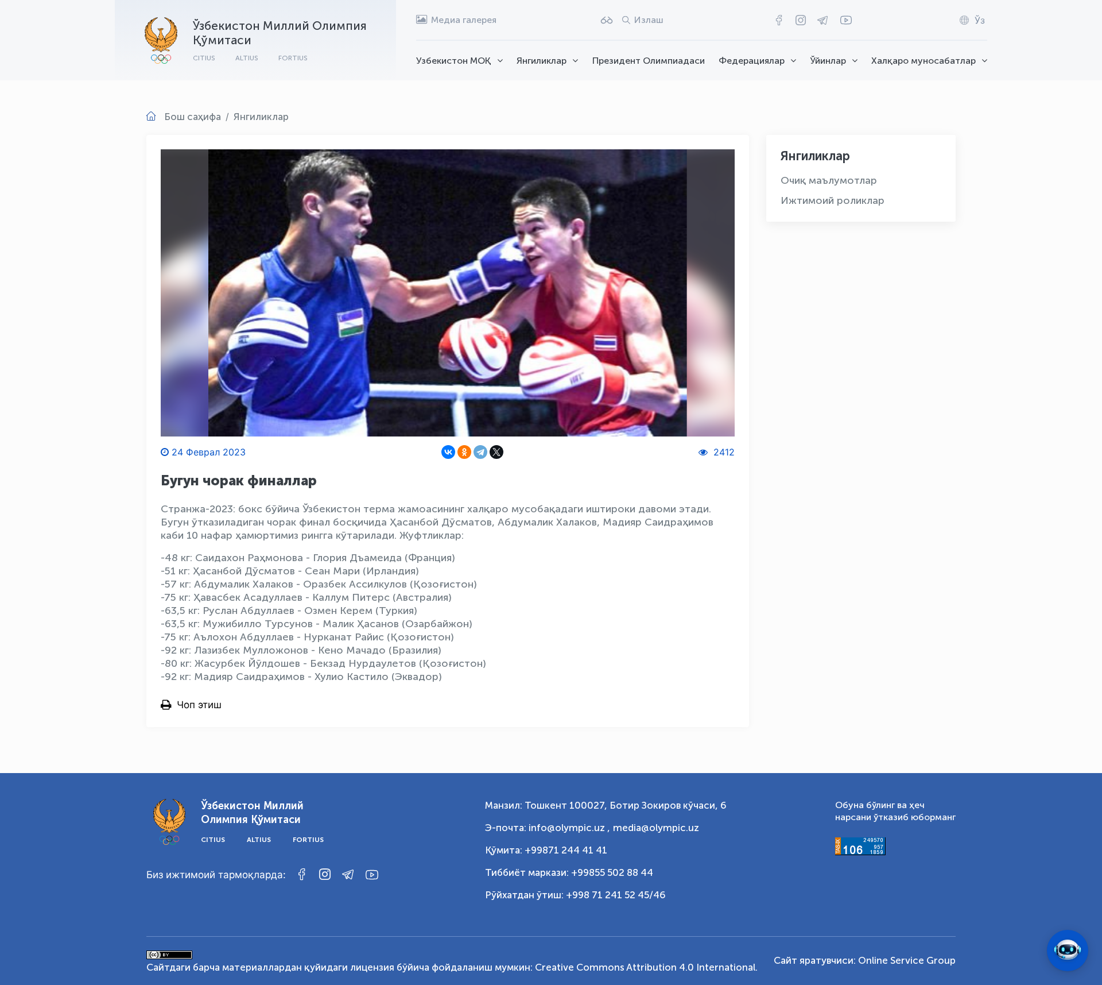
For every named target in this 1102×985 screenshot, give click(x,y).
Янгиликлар (541, 60)
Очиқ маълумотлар (829, 180)
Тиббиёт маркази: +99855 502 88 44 (569, 872)
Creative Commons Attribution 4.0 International (645, 967)
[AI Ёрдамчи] (1067, 950)
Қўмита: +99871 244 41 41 (546, 850)
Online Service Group (907, 960)
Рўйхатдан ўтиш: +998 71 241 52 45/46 (575, 895)
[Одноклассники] (464, 452)
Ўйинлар (828, 60)
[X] (496, 452)
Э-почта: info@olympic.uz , (547, 827)
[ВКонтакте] (448, 452)
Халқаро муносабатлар (923, 60)
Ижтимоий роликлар (832, 200)
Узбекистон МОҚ (453, 60)
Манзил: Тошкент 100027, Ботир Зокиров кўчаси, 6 (606, 805)
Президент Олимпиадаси (648, 60)
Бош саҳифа (192, 116)
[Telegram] (480, 452)
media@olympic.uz (656, 827)
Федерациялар (752, 60)
